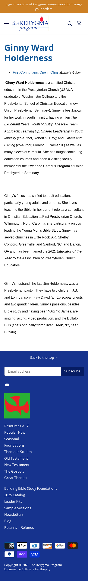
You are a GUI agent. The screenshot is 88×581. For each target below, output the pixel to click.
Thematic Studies (18, 451)
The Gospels (14, 471)
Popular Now (14, 432)
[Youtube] (7, 384)
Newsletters (13, 514)
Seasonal (11, 439)
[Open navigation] (6, 23)
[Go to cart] (79, 23)
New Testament (16, 464)
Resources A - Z (16, 426)
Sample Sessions (17, 508)
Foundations (14, 445)
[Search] (69, 23)
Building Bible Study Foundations (30, 488)
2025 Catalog (14, 495)
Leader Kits (13, 501)
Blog (7, 521)
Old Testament (16, 458)
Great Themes (15, 477)
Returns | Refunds (19, 527)
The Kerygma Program (46, 565)
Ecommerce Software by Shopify (27, 569)
